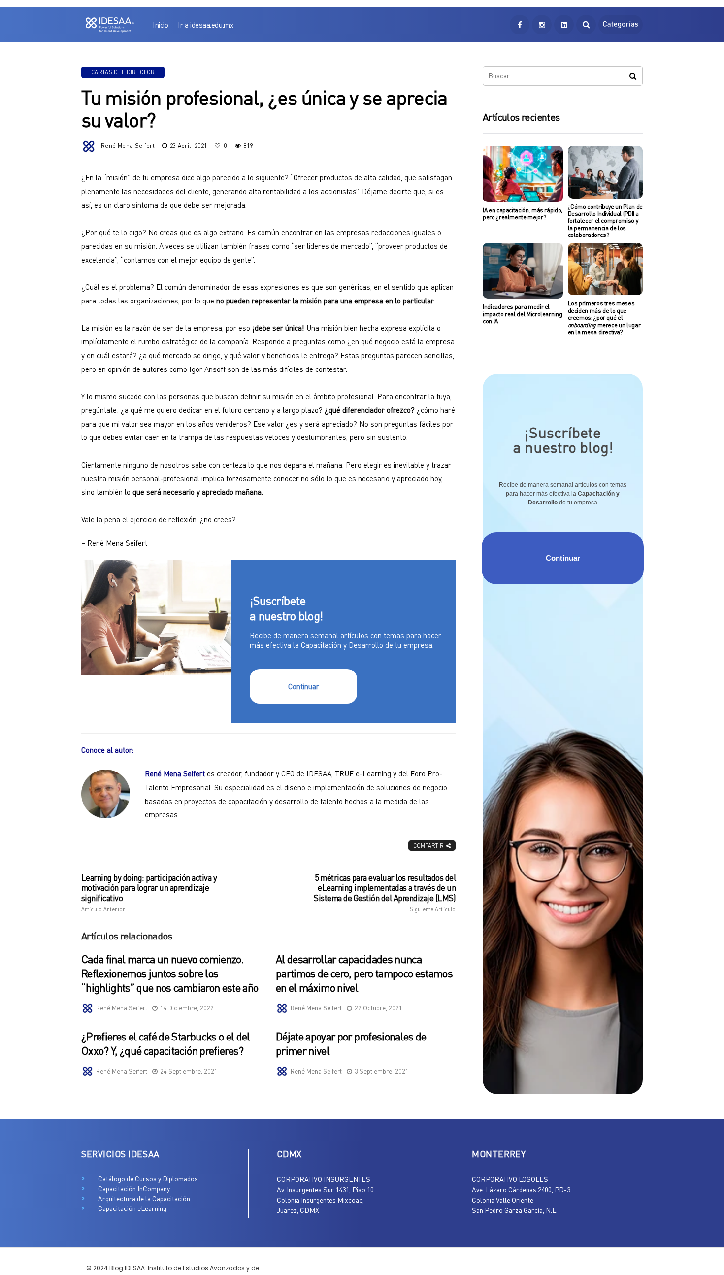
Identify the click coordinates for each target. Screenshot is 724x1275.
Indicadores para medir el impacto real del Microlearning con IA (522, 314)
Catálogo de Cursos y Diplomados (148, 1178)
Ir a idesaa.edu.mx (205, 24)
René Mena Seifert (128, 145)
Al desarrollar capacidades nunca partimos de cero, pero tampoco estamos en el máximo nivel (364, 973)
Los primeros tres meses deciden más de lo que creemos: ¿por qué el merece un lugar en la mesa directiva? (604, 318)
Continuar (303, 686)
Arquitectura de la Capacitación (144, 1198)
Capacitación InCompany (134, 1188)
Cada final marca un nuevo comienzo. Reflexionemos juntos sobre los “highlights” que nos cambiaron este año (169, 973)
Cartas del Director (123, 72)
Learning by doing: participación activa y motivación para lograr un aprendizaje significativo (149, 892)
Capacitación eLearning (132, 1208)
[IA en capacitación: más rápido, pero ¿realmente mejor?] (522, 174)
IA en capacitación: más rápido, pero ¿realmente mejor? (522, 213)
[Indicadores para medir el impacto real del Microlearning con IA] (522, 271)
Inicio (160, 24)
